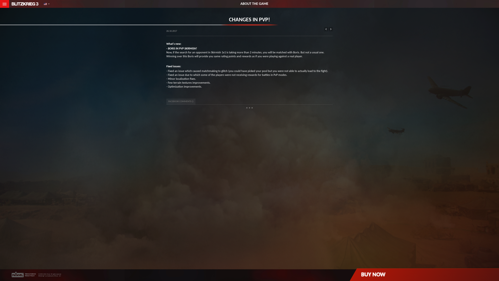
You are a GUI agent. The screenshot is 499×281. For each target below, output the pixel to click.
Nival (48, 274)
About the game (254, 4)
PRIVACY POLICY (30, 276)
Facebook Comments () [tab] (180, 101)
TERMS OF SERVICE (30, 274)
